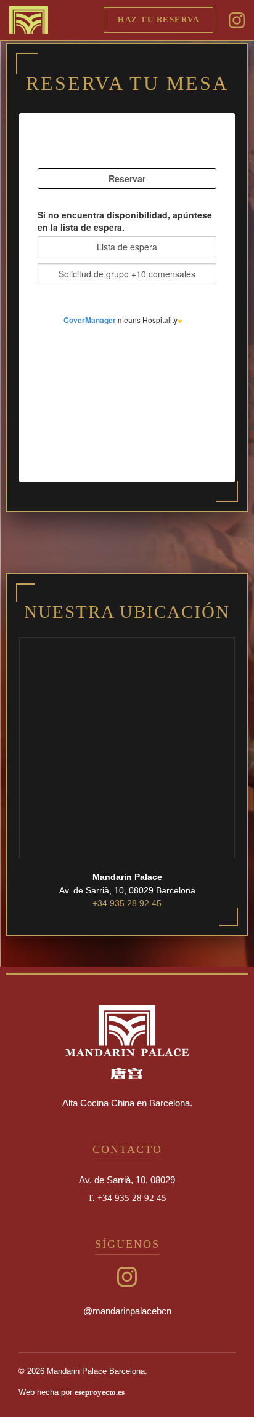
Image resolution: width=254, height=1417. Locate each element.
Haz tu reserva (158, 19)
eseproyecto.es (100, 1392)
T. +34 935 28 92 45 (127, 1197)
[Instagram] (237, 20)
